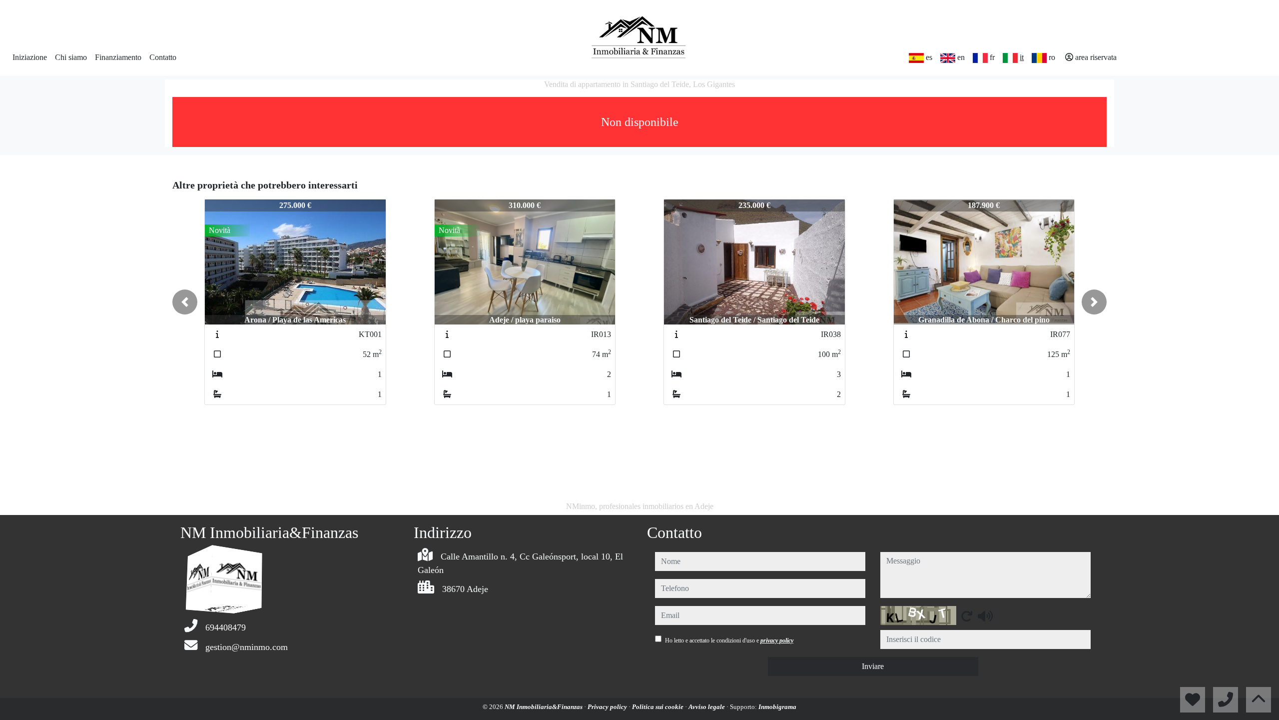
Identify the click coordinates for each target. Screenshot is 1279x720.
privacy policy (776, 640)
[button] (184, 302)
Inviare (873, 666)
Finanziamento (118, 57)
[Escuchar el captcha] (985, 616)
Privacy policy (608, 706)
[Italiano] (1010, 58)
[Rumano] (1039, 58)
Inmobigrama (777, 706)
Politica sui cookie (658, 706)
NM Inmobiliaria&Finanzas (544, 706)
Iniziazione (29, 57)
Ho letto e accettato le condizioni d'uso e (729, 640)
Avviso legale (707, 706)
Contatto (162, 57)
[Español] (916, 58)
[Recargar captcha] (966, 616)
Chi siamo (71, 57)
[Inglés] (947, 58)
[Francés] (980, 58)
